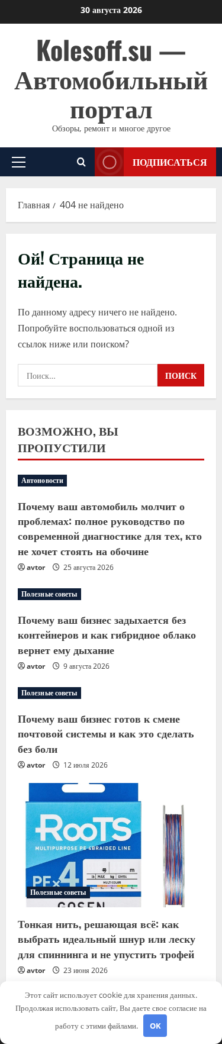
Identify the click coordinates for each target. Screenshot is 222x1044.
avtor (36, 567)
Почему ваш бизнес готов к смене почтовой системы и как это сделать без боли (106, 732)
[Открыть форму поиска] (81, 161)
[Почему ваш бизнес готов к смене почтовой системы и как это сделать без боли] (111, 693)
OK (155, 1025)
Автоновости (42, 480)
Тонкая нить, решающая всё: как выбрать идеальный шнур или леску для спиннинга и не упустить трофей (106, 938)
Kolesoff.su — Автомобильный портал (111, 78)
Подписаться (170, 161)
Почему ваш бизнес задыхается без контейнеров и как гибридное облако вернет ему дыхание (107, 633)
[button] (18, 161)
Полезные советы (49, 594)
